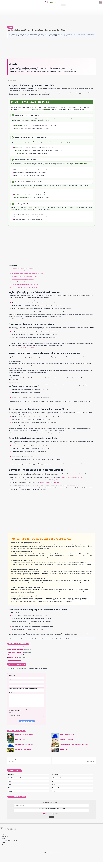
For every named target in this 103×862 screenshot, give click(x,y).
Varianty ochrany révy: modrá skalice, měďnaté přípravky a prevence (27, 273)
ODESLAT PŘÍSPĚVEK (27, 721)
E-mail (10, 684)
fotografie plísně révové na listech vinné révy (72, 477)
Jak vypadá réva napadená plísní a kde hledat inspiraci (24, 281)
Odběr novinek (5, 836)
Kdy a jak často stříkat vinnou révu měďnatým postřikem (24, 276)
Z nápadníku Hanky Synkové (14, 777)
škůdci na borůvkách (13, 759)
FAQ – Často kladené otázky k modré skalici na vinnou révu (25, 284)
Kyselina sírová (11, 654)
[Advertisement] (36, 15)
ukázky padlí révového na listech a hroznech (61, 480)
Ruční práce (55, 774)
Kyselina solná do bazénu (26, 433)
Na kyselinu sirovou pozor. (14, 660)
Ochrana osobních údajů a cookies (9, 840)
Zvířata (53, 781)
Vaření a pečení (11, 787)
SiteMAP (3, 842)
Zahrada (10, 784)
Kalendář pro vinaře (56, 777)
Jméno (10, 679)
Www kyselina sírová (13, 657)
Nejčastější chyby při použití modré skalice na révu (23, 268)
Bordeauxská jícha (16, 404)
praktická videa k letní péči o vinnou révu (71, 485)
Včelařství (10, 791)
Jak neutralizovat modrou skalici (24, 744)
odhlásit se (57, 813)
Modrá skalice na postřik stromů (33, 319)
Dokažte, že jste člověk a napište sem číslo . (23, 688)
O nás (3, 834)
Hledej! (63, 5)
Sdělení (10, 692)
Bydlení (9, 781)
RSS (2, 844)
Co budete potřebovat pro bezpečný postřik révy (23, 279)
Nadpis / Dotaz (12, 675)
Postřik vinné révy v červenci (23, 749)
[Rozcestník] (100, 2)
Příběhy (54, 784)
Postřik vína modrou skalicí (27, 347)
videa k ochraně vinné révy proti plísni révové (50, 482)
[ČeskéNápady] (51, 3)
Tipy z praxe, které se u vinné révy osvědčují (21, 271)
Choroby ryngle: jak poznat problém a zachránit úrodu (74, 744)
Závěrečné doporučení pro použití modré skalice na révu (24, 287)
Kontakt (54, 791)
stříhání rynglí (91, 759)
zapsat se (47, 813)
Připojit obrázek (13, 712)
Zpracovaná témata (56, 787)
